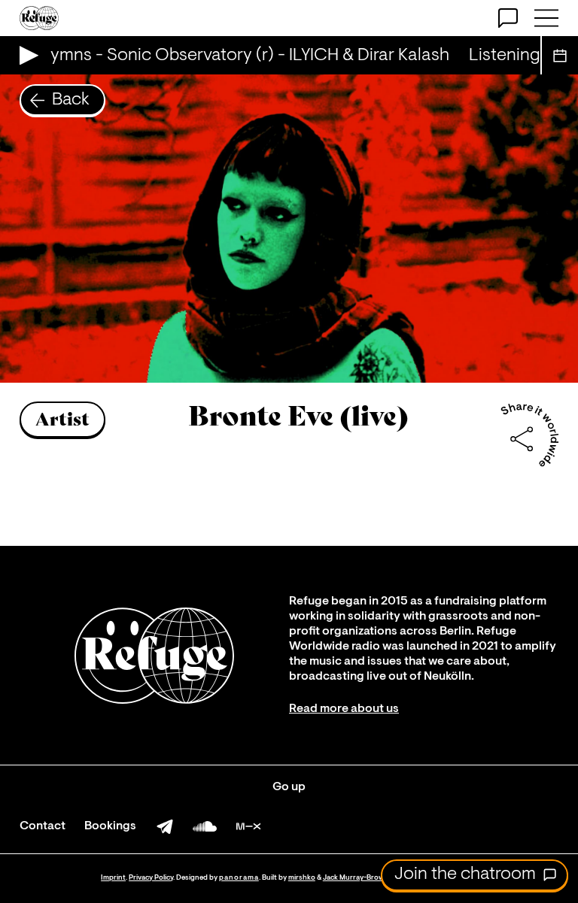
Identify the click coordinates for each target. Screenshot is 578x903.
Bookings (110, 826)
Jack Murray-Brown (355, 877)
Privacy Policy (151, 877)
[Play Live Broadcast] (25, 55)
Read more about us (344, 709)
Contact (42, 826)
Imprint (113, 877)
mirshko (301, 877)
